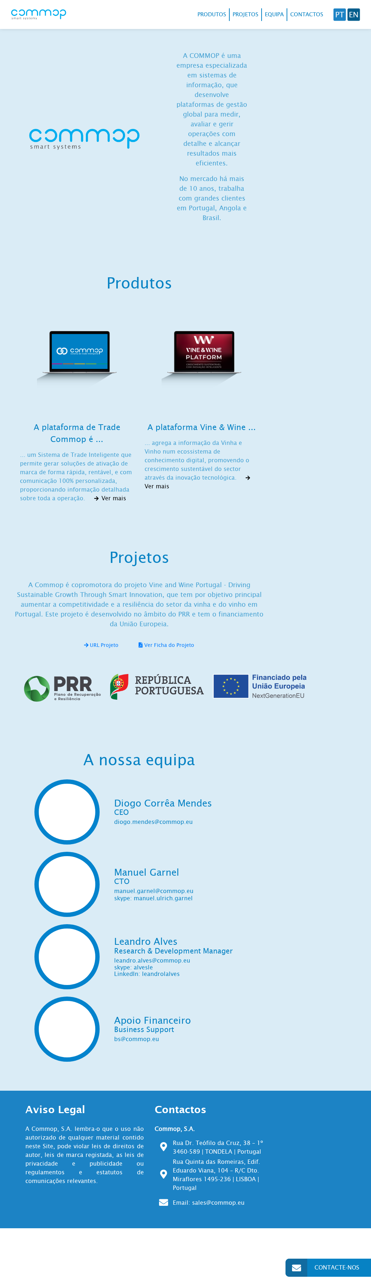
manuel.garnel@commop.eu (153, 891)
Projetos (245, 14)
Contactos (306, 14)
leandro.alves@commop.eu (152, 960)
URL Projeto (103, 645)
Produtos (211, 14)
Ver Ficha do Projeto (168, 645)
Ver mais (113, 498)
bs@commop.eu (136, 1039)
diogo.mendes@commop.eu (153, 821)
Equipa (274, 14)
